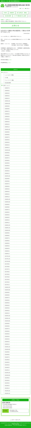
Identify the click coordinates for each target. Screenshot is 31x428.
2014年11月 (7, 346)
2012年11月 (7, 393)
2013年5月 (7, 377)
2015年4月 (7, 336)
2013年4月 (7, 380)
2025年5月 (7, 116)
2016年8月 (7, 295)
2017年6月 (7, 271)
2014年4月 (7, 364)
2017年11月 (7, 258)
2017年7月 (7, 269)
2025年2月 (7, 124)
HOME (5, 12)
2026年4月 (7, 93)
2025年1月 (7, 126)
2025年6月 (7, 113)
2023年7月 (7, 157)
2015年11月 (7, 318)
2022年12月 (7, 176)
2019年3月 (7, 217)
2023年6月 (7, 160)
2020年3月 (7, 191)
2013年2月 (7, 385)
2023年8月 (7, 155)
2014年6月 (7, 359)
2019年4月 (7, 214)
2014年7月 (7, 357)
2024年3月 (7, 142)
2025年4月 (7, 119)
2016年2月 (7, 310)
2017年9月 (7, 264)
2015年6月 (7, 331)
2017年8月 (7, 266)
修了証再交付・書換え (22, 12)
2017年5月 (7, 274)
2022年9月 (7, 178)
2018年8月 (7, 235)
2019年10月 (7, 201)
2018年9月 (7, 232)
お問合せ (27, 8)
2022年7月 (7, 183)
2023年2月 (7, 170)
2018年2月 (7, 251)
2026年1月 (7, 98)
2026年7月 (7, 88)
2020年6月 (7, 186)
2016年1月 (7, 313)
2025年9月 (7, 106)
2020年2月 (7, 194)
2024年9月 (7, 132)
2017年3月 (7, 279)
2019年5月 (7, 212)
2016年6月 (7, 300)
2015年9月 (7, 323)
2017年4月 (7, 276)
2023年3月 (7, 168)
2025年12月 (7, 101)
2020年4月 (7, 188)
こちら (10, 59)
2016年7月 (7, 297)
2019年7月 (7, 209)
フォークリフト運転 (9, 80)
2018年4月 (7, 245)
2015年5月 (7, 333)
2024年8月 (7, 134)
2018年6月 (7, 240)
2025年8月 (7, 108)
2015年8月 (7, 326)
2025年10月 (7, 103)
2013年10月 (7, 375)
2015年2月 (7, 341)
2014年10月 (7, 349)
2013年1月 (7, 388)
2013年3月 (7, 383)
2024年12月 (7, 129)
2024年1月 (7, 147)
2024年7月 (7, 137)
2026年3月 (7, 95)
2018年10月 (7, 230)
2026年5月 (7, 90)
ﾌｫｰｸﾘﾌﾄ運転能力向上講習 (20, 15)
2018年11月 (7, 227)
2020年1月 (7, 196)
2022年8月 (7, 181)
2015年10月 (7, 320)
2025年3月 (7, 121)
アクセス (22, 8)
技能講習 (12, 12)
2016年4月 (7, 305)
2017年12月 (7, 256)
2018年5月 (7, 243)
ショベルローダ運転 (9, 75)
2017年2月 (7, 282)
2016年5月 (7, 302)
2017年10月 (7, 261)
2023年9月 (7, 152)
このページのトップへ (15, 420)
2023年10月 (7, 150)
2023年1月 (7, 173)
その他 (6, 77)
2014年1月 (7, 370)
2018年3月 (7, 248)
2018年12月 (7, 225)
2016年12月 (7, 287)
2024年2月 (7, 145)
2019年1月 (7, 222)
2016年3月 (7, 308)
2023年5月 (7, 163)
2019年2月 (7, 220)
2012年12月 (7, 390)
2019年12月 (7, 199)
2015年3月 (7, 339)
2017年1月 (7, 284)
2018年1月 (7, 253)
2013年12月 (7, 372)
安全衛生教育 (8, 15)
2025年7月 (7, 111)
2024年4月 (7, 139)
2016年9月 (7, 292)
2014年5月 (7, 362)
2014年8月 (7, 354)
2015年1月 (7, 344)
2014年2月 (7, 367)
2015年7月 (7, 328)
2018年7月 (7, 238)
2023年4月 (7, 165)
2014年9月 (7, 352)
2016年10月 (7, 289)
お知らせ (8, 19)
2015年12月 (7, 315)
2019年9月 (7, 204)
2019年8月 (7, 207)
